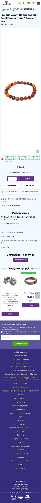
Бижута (20, 435)
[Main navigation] (38, 3)
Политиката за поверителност (23, 332)
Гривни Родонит (31, 293)
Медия (20, 417)
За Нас (20, 395)
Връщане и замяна (20, 363)
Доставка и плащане (20, 359)
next (37, 295)
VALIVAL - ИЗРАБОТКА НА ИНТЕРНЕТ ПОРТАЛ (20, 391)
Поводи (20, 457)
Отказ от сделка (20, 387)
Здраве (20, 442)
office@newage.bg (23, 489)
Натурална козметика (20, 446)
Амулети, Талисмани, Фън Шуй (20, 428)
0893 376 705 (22, 487)
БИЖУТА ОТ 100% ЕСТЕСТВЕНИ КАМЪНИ (19, 199)
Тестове (20, 420)
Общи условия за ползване (20, 367)
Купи (27, 179)
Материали (20, 468)
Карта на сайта (20, 398)
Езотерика (20, 409)
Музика (20, 465)
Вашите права (20, 384)
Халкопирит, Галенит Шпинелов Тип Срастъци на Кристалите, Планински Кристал (10, 297)
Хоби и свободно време (20, 461)
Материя (20, 431)
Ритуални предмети (20, 439)
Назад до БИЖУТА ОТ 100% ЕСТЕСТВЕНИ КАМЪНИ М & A (18, 10)
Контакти (20, 402)
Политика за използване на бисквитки (20, 374)
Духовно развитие (20, 406)
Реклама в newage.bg (20, 356)
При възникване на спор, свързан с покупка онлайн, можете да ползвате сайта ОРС (20, 379)
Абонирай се (19, 343)
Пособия (20, 450)
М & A (5, 202)
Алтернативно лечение (20, 413)
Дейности (20, 472)
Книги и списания (20, 453)
